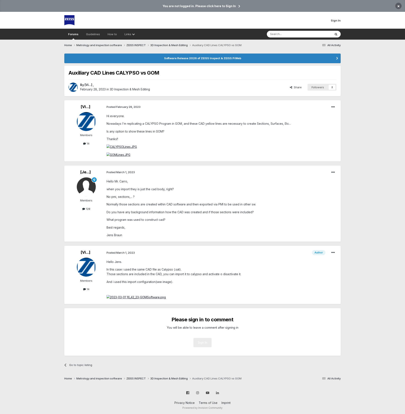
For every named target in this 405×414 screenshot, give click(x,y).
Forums (73, 34)
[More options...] (333, 107)
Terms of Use (208, 403)
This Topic (319, 34)
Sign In (336, 20)
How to (112, 34)
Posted (123, 107)
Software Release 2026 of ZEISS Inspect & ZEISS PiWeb (202, 58)
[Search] (336, 34)
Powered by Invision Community (202, 407)
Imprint (226, 403)
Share (297, 87)
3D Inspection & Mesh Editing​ (130, 89)
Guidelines (93, 34)
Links (128, 34)
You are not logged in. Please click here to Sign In (199, 6)
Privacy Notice (184, 403)
